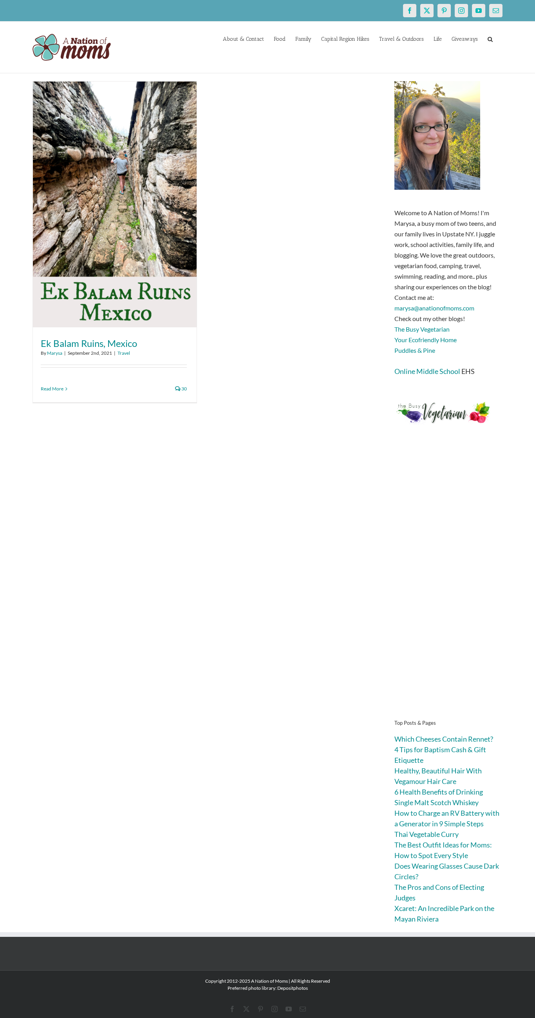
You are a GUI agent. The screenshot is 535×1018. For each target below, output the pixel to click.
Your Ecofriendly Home (425, 339)
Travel (123, 353)
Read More (52, 389)
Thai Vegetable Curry (426, 834)
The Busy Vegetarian (422, 329)
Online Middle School (427, 371)
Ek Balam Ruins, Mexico (89, 343)
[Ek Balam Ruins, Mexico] (115, 204)
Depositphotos (292, 988)
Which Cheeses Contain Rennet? (443, 739)
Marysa (54, 353)
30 (184, 389)
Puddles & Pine (414, 350)
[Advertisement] (448, 584)
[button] (490, 38)
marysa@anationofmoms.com (434, 308)
